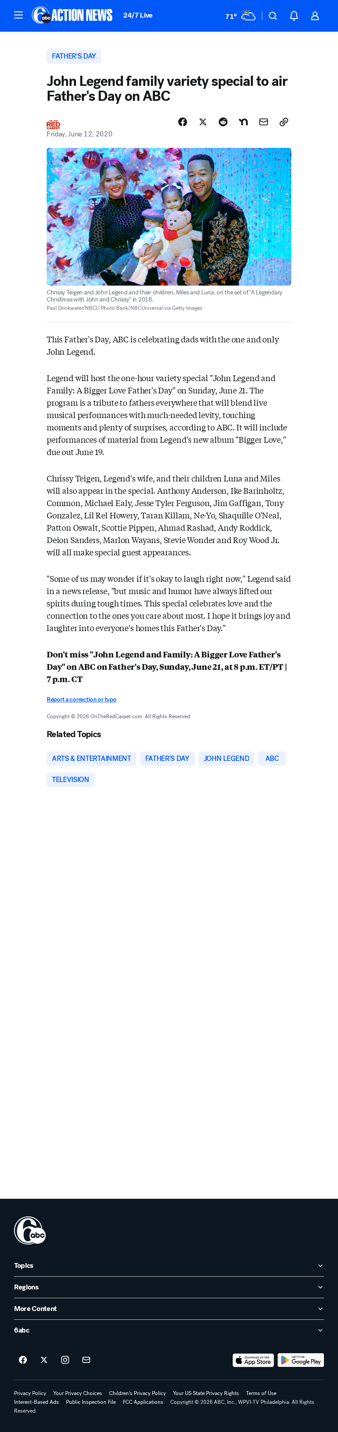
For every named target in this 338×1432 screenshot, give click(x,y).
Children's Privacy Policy (137, 1393)
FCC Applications (143, 1402)
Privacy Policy (30, 1393)
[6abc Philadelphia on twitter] (44, 1360)
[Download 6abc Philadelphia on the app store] (253, 1360)
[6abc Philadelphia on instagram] (65, 1360)
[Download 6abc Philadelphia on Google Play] (301, 1360)
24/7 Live (138, 15)
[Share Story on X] (202, 121)
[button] (18, 15)
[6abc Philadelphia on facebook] (23, 1360)
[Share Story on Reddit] (223, 121)
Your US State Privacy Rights (206, 1393)
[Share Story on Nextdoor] (243, 121)
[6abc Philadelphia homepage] (72, 16)
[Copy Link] (283, 121)
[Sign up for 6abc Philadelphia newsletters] (86, 1360)
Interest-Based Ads (36, 1402)
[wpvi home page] (30, 1230)
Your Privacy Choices (77, 1393)
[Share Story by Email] (263, 121)
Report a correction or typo (81, 699)
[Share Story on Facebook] (182, 121)
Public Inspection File (91, 1402)
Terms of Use (261, 1393)
